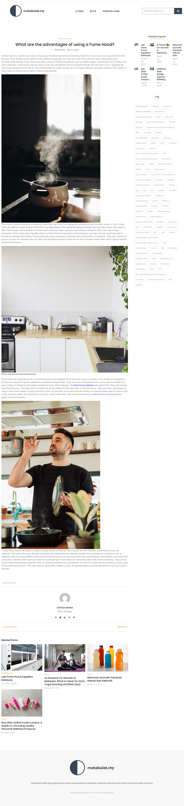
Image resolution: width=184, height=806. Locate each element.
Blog (93, 11)
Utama (79, 11)
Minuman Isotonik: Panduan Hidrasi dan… (177, 50)
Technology (11, 583)
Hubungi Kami (111, 11)
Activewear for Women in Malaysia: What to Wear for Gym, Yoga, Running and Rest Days (64, 681)
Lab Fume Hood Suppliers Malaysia (17, 678)
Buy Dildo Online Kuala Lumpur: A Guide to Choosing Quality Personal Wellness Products (21, 725)
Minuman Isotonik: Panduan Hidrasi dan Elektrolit (104, 679)
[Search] (178, 11)
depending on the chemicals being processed (70, 227)
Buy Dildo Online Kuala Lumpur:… (146, 74)
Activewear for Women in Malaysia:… (163, 49)
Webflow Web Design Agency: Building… (161, 74)
